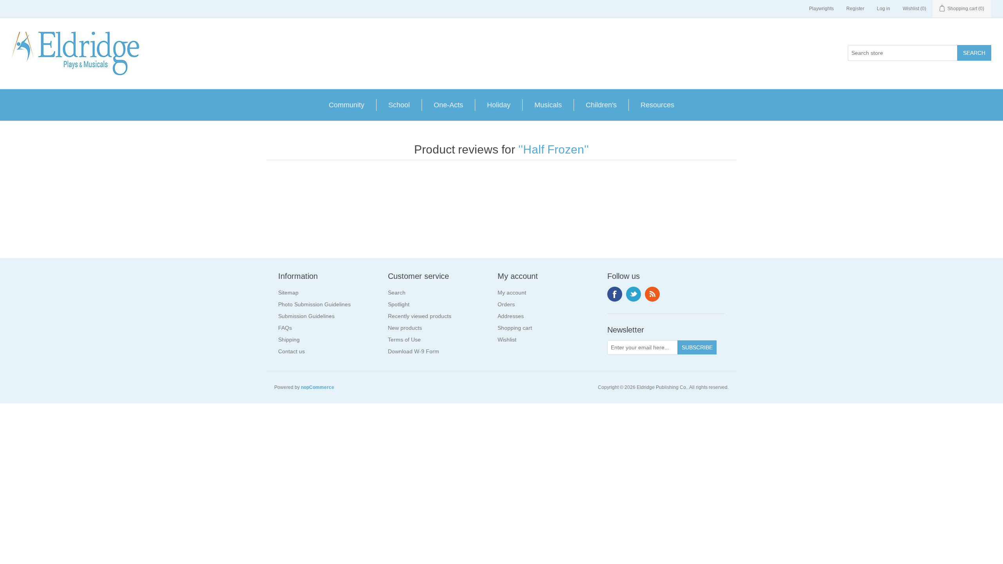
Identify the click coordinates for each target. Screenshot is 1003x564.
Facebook (614, 294)
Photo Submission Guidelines (314, 304)
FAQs (285, 328)
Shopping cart (515, 328)
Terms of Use (404, 339)
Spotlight (398, 304)
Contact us (291, 351)
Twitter (633, 294)
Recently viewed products (419, 316)
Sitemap (288, 292)
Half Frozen (553, 149)
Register (855, 8)
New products (405, 328)
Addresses (511, 316)
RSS (652, 294)
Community (346, 105)
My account (512, 292)
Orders (506, 304)
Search (397, 292)
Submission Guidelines (306, 316)
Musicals (548, 105)
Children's (601, 105)
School (399, 105)
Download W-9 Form (413, 351)
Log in (883, 8)
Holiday (499, 105)
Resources (657, 105)
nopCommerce (317, 387)
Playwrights (821, 8)
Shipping (289, 339)
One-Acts (448, 105)
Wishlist (507, 339)
